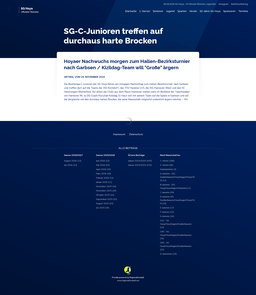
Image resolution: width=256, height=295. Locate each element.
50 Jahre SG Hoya (210, 11)
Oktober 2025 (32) (105, 195)
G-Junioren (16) (167, 216)
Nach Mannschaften (170, 155)
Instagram (224, 4)
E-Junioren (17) (167, 207)
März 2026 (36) (103, 173)
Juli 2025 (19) (102, 207)
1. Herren (144, 11)
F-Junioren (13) (167, 212)
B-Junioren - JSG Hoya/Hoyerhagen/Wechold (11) (175, 186)
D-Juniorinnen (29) (168, 253)
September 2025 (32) (106, 199)
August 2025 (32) (104, 203)
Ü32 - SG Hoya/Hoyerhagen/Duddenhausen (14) (175, 224)
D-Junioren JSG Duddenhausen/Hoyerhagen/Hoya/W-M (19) (176, 200)
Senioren (158, 11)
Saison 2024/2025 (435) (140, 160)
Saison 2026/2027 (73, 155)
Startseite (131, 11)
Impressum (119, 134)
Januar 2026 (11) (104, 182)
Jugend (170, 11)
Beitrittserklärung (239, 4)
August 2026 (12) (72, 160)
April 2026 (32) (103, 169)
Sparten (182, 11)
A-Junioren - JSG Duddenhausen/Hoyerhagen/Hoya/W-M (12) (176, 177)
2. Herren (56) (166, 165)
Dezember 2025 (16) (106, 186)
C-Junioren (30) (167, 192)
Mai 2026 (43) (103, 165)
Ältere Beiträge (136, 155)
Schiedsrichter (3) (168, 169)
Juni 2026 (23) (103, 160)
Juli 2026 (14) (70, 165)
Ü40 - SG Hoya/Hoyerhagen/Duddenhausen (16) (175, 235)
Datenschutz (136, 134)
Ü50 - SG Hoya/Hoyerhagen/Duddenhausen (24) (175, 246)
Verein (193, 11)
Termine (243, 11)
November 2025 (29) (106, 190)
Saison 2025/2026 (105, 155)
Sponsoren (229, 11)
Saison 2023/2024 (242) (140, 165)
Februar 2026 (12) (104, 177)
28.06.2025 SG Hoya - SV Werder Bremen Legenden (189, 4)
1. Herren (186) (167, 160)
